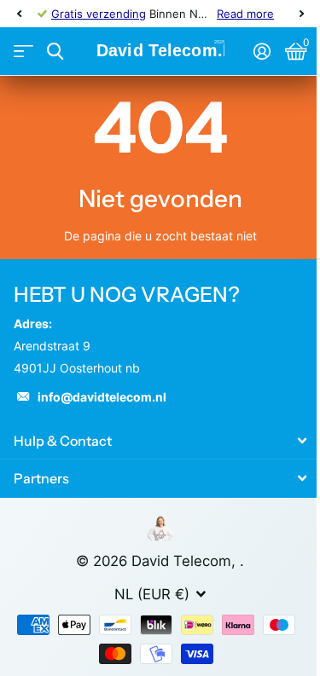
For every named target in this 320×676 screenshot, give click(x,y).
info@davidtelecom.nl (102, 397)
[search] (55, 51)
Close (160, 440)
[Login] (262, 51)
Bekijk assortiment (23, 51)
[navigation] (19, 13)
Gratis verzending (98, 13)
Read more (245, 13)
